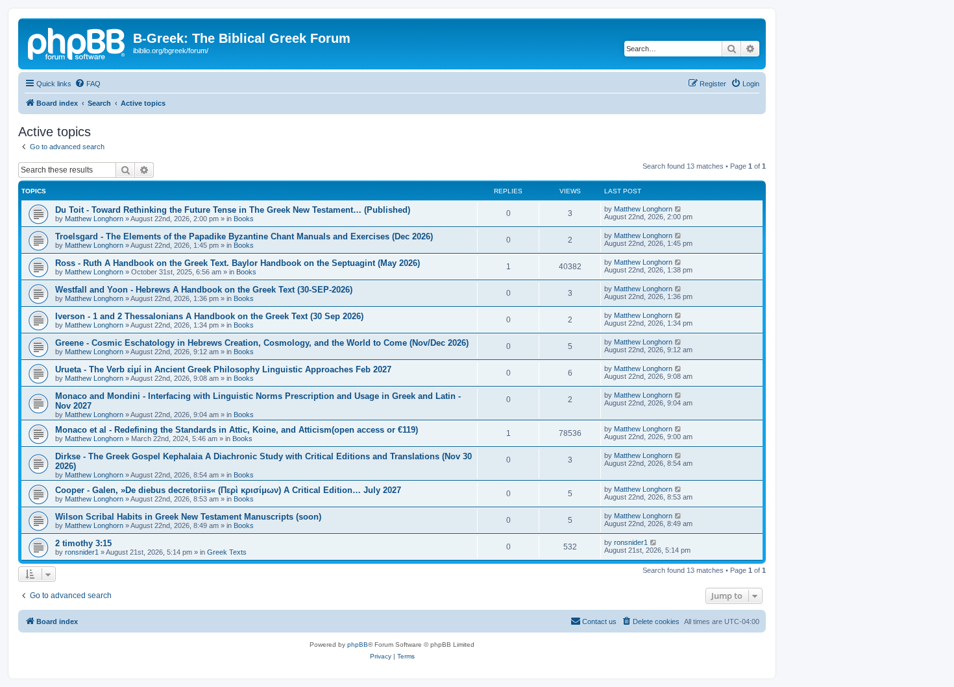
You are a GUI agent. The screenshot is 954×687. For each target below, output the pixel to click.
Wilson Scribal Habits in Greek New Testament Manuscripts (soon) (188, 517)
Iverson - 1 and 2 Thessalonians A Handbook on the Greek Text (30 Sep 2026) (209, 316)
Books (244, 219)
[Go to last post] (678, 209)
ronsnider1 (82, 552)
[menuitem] (88, 83)
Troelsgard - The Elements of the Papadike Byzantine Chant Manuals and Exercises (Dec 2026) (244, 236)
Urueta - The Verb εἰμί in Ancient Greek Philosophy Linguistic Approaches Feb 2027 (223, 369)
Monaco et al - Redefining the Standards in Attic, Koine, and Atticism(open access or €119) (236, 430)
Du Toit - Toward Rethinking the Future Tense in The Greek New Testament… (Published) (232, 210)
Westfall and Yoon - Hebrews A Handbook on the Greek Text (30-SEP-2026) (203, 290)
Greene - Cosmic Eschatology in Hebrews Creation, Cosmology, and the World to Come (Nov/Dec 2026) (262, 343)
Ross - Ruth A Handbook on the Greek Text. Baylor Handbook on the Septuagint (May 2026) (237, 263)
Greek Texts (227, 552)
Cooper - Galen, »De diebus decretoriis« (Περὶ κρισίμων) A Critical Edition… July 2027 (228, 490)
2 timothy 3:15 (83, 543)
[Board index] (77, 42)
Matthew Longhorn (94, 219)
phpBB (357, 644)
